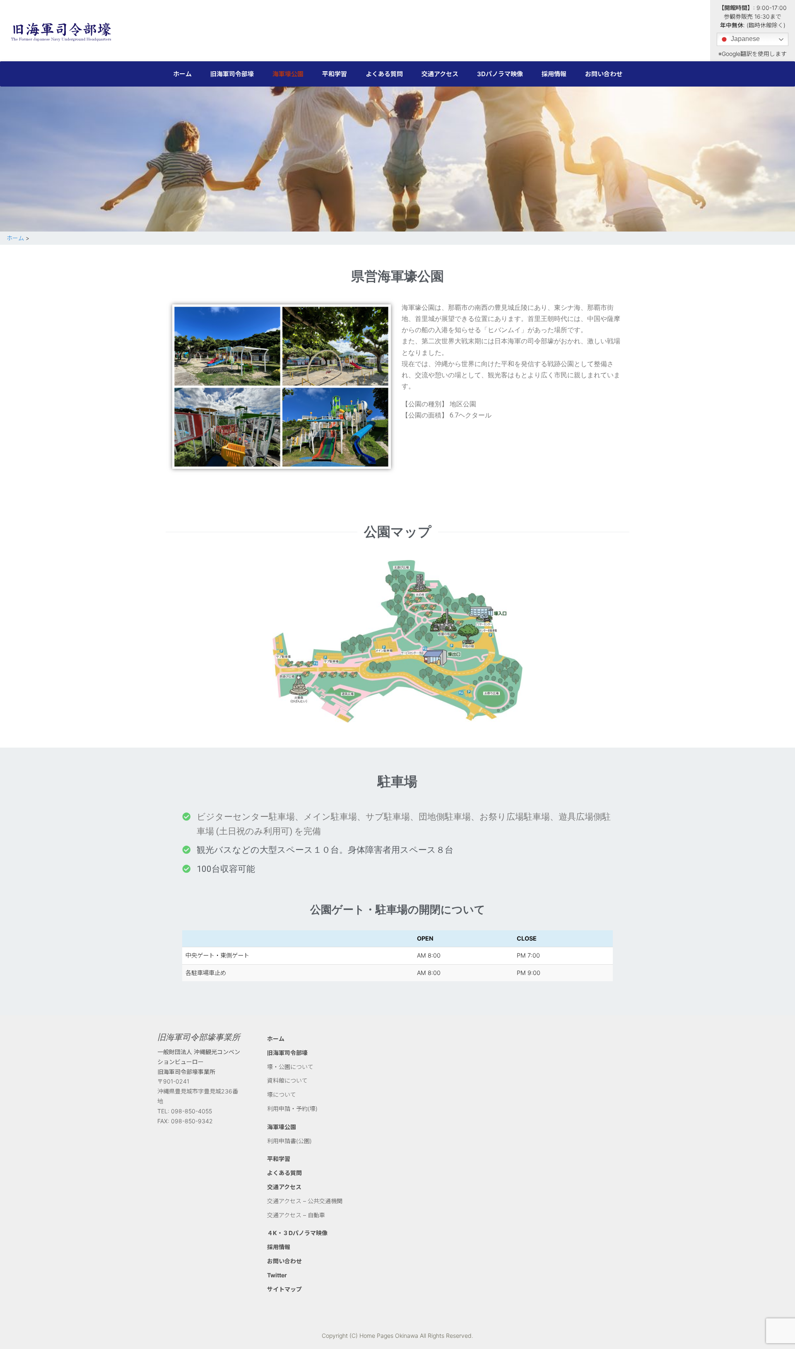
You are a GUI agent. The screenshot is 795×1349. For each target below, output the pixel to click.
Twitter (277, 1275)
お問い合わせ (603, 74)
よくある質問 (384, 74)
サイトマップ (284, 1289)
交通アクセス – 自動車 (296, 1215)
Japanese (744, 38)
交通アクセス (440, 74)
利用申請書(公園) (289, 1140)
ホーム (182, 74)
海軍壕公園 (288, 74)
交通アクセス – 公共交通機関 (304, 1200)
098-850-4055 (191, 1111)
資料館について (287, 1080)
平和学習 (334, 74)
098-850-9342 (192, 1121)
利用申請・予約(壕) (292, 1108)
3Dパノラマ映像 (500, 74)
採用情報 (554, 74)
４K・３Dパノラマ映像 (297, 1232)
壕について (281, 1094)
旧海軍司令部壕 (232, 74)
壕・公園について (290, 1066)
